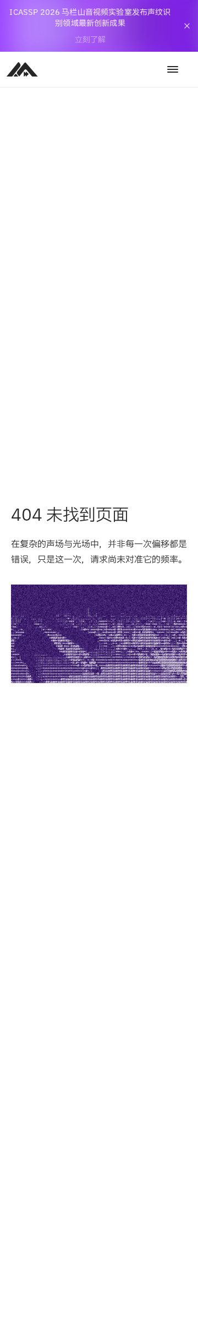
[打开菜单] (173, 69)
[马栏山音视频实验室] (22, 69)
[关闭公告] (187, 25)
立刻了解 (90, 39)
